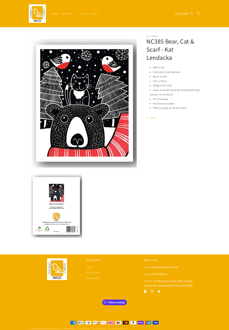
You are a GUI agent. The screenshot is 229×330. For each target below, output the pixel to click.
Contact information (116, 328)
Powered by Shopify (52, 328)
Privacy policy (83, 328)
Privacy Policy (93, 272)
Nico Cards (39, 328)
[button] (69, 13)
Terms (89, 267)
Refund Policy (93, 278)
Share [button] (153, 117)
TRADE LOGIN (181, 13)
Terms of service (98, 328)
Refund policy (69, 328)
